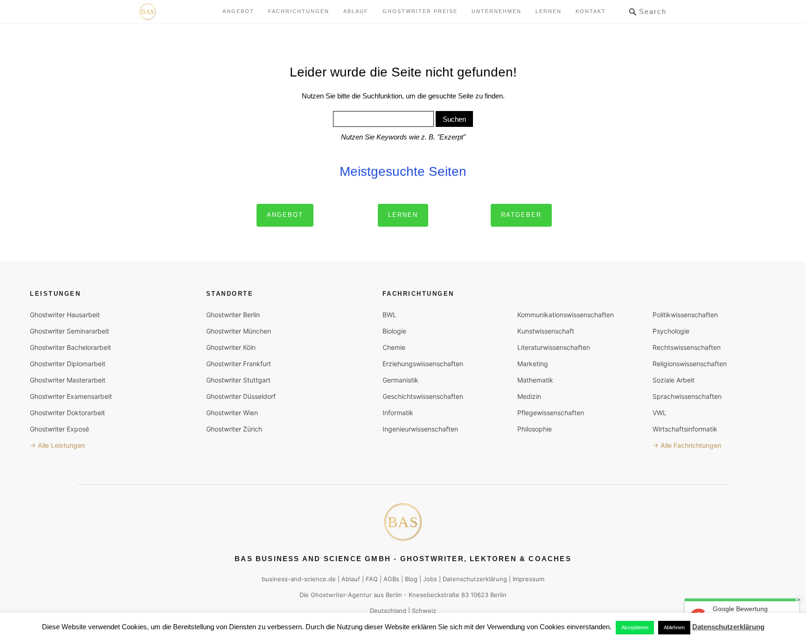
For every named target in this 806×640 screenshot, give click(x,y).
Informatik (397, 413)
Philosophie (534, 429)
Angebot (238, 11)
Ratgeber (521, 214)
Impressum (528, 579)
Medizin (529, 396)
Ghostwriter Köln (231, 347)
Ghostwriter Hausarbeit (65, 315)
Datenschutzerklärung (475, 579)
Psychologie (671, 331)
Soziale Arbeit (674, 380)
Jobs (430, 579)
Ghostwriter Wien (232, 413)
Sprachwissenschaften (687, 396)
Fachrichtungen (298, 11)
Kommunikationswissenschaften (565, 315)
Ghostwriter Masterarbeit (67, 380)
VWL (660, 413)
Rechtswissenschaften (687, 347)
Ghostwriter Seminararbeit (69, 331)
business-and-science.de (299, 579)
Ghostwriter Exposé (59, 429)
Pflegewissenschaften (550, 413)
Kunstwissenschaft (545, 331)
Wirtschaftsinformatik (685, 429)
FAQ (372, 579)
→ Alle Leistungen (57, 445)
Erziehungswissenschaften (422, 364)
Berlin (394, 594)
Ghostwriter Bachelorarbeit (70, 347)
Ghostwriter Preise (420, 11)
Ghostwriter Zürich (234, 429)
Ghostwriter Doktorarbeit (67, 413)
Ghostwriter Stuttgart (238, 380)
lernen (548, 11)
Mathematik (535, 380)
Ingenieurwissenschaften (420, 429)
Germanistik (400, 380)
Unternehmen (496, 11)
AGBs (391, 579)
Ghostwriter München (238, 331)
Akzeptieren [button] (634, 627)
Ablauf (355, 11)
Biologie (394, 331)
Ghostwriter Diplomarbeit (67, 364)
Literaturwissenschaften (553, 347)
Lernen (403, 214)
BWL (389, 315)
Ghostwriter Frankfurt (238, 364)
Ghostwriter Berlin (233, 315)
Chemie (393, 347)
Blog (411, 579)
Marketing (532, 364)
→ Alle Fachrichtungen (687, 445)
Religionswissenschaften (690, 364)
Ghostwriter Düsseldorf (241, 396)
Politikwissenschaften (685, 315)
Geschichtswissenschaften (422, 396)
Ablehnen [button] (674, 627)
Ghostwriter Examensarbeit (71, 396)
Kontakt (591, 11)
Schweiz (424, 610)
